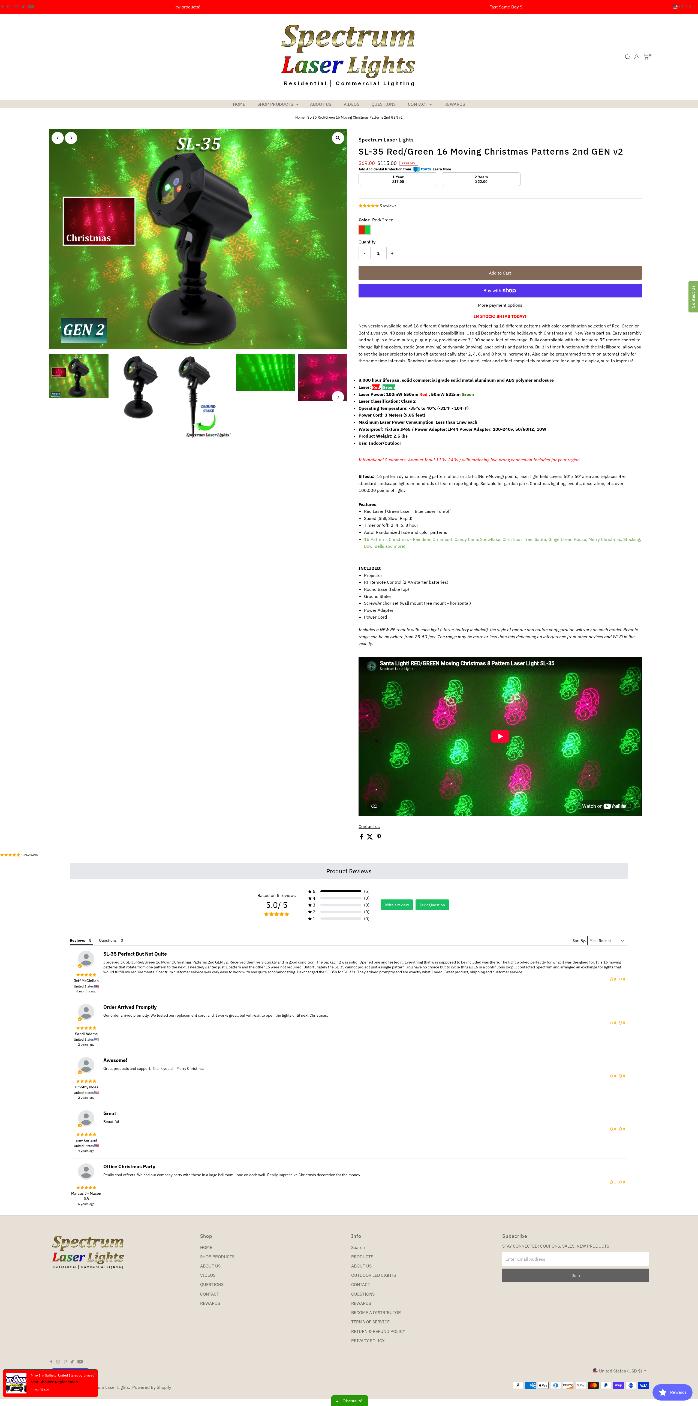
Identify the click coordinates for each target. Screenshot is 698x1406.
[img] (86, 975)
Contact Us (693, 296)
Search (358, 1247)
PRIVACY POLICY (367, 1340)
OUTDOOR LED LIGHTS (373, 1275)
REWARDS (454, 104)
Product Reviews (349, 871)
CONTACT (418, 104)
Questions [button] (108, 940)
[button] (338, 891)
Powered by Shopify (151, 1387)
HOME (239, 104)
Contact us (369, 826)
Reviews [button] (77, 940)
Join (576, 1275)
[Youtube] (31, 6)
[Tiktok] (23, 6)
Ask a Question (432, 904)
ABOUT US (320, 104)
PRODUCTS (362, 1256)
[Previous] (182, 7)
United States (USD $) (620, 1371)
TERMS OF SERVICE (370, 1321)
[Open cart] (646, 57)
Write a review (396, 904)
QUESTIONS (383, 104)
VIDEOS (351, 104)
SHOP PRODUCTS (275, 104)
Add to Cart (500, 273)
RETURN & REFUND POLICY (378, 1331)
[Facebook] (2, 6)
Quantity (367, 242)
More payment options (500, 305)
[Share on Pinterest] (379, 838)
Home (300, 117)
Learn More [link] (442, 169)
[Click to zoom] (338, 138)
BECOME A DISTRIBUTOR (376, 1312)
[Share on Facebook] (362, 838)
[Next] (516, 7)
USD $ (685, 6)
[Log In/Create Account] (636, 57)
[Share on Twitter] (370, 838)
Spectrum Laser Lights (107, 1387)
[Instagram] (9, 6)
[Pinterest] (16, 6)
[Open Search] (627, 57)
